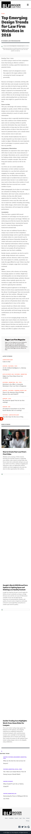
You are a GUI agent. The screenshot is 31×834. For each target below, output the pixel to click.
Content (5, 366)
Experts (16, 818)
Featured (11, 366)
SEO (17, 382)
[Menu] (28, 5)
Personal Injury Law (20, 390)
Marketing (24, 374)
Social (16, 769)
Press (24, 818)
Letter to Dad (6, 361)
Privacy (27, 820)
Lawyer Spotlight (8, 359)
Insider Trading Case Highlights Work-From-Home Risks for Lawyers (15, 723)
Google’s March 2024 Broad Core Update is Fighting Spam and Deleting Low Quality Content (15, 587)
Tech (15, 366)
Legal (20, 818)
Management (17, 757)
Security (10, 781)
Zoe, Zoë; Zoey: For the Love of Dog (13, 417)
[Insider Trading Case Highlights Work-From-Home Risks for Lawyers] (15, 662)
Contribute (11, 818)
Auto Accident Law (8, 374)
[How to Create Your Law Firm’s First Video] (15, 438)
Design (3, 13)
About (6, 818)
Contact (28, 818)
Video (20, 769)
